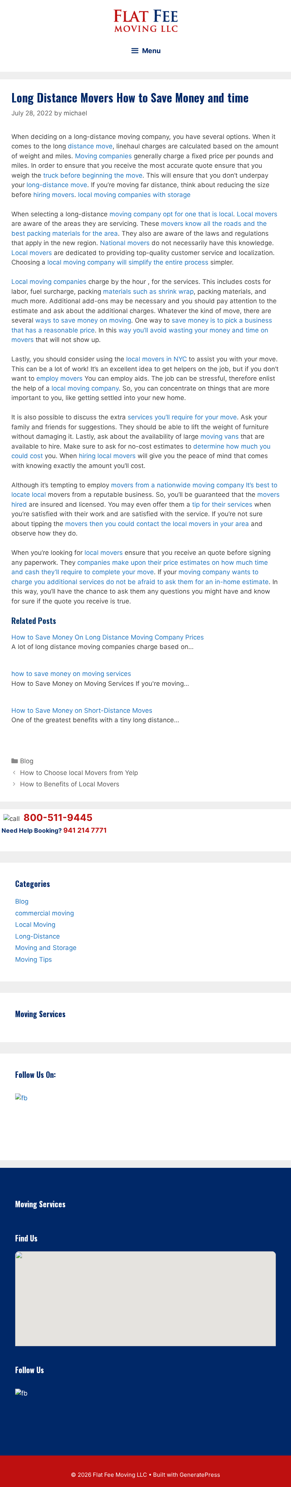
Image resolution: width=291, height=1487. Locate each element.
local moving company (85, 388)
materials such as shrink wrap (148, 291)
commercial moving (44, 913)
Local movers (257, 214)
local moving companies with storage (134, 194)
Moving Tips (33, 959)
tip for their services (222, 504)
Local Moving (35, 924)
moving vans (219, 436)
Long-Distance (37, 936)
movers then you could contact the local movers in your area (157, 524)
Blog (26, 761)
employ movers (59, 378)
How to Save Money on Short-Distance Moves (81, 710)
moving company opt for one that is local (171, 214)
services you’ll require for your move (182, 417)
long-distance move (57, 185)
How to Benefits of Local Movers (69, 784)
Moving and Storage (46, 947)
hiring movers (53, 194)
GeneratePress (200, 1474)
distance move (90, 146)
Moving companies (103, 156)
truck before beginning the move (92, 175)
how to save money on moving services (71, 673)
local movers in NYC (156, 359)
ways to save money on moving (83, 320)
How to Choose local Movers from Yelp (79, 773)
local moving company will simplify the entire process (127, 262)
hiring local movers (107, 456)
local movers (103, 552)
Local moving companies (48, 281)
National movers (125, 243)
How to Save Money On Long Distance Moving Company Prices (107, 637)
